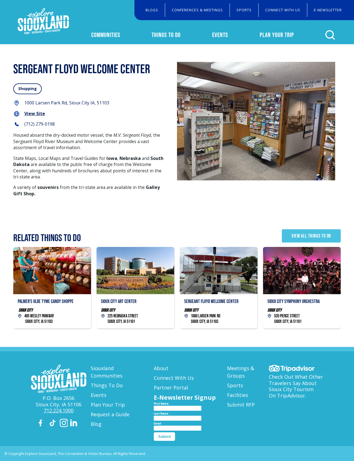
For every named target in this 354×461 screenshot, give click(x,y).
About (161, 368)
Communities (105, 34)
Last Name (161, 413)
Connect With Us (282, 9)
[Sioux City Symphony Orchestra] (302, 287)
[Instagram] (64, 424)
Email (157, 423)
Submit (164, 436)
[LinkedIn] (74, 423)
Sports (244, 9)
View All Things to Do (311, 236)
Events (220, 34)
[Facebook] (43, 424)
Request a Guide (110, 414)
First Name (161, 403)
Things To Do (166, 34)
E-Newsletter (328, 9)
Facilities (237, 395)
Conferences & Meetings (197, 9)
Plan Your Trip (277, 34)
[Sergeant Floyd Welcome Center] (218, 287)
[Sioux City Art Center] (135, 287)
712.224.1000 (59, 410)
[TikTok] (53, 424)
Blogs (151, 9)
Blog (96, 424)
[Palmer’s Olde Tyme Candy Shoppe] (52, 287)
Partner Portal (171, 387)
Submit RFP (241, 404)
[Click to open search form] (330, 35)
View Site (34, 113)
